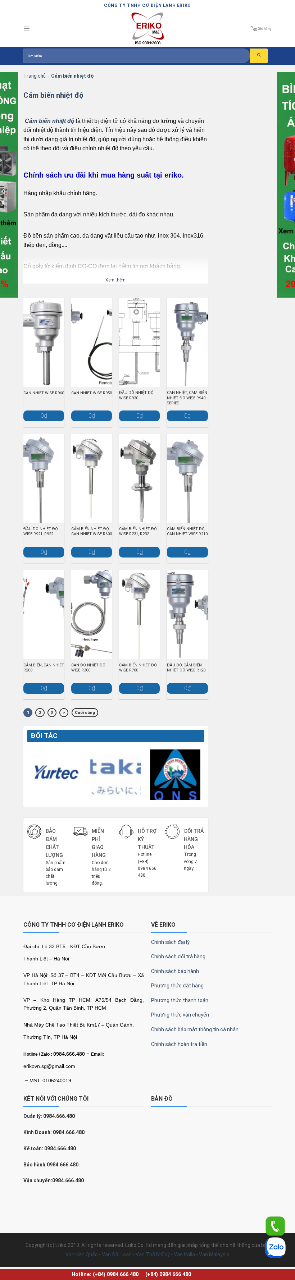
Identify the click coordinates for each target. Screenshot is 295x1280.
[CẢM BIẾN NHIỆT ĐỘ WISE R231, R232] (139, 478)
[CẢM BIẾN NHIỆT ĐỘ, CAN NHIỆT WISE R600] (91, 478)
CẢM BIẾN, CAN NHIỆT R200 (43, 668)
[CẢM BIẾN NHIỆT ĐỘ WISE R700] (139, 614)
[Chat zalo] (275, 1247)
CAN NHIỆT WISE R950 (91, 393)
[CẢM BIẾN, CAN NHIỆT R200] (43, 614)
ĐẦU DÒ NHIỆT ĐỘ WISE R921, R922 (40, 531)
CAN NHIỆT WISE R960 (43, 393)
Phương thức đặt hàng (177, 985)
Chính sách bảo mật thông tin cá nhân (195, 1029)
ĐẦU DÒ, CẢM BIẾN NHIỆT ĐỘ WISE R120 (186, 668)
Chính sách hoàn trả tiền (179, 1044)
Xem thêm (115, 280)
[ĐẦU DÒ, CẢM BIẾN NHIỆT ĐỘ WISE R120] (187, 614)
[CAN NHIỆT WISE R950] (91, 342)
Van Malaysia (214, 1254)
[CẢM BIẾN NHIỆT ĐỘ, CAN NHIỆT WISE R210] (187, 478)
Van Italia (184, 1254)
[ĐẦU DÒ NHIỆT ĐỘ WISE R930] (139, 342)
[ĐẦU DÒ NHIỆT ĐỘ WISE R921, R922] (43, 478)
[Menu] (26, 28)
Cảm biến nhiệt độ (53, 95)
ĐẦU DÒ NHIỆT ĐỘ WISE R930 (136, 395)
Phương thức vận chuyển (180, 1015)
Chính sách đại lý (170, 942)
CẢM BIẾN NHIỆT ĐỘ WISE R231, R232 (138, 531)
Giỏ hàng (265, 29)
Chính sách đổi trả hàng (178, 956)
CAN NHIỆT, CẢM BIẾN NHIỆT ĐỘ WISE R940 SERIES (187, 397)
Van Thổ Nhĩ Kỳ (153, 1254)
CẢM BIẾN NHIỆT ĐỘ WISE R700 (138, 668)
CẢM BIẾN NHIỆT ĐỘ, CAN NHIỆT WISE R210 (187, 531)
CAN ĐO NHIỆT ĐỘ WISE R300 (88, 668)
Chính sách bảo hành (175, 971)
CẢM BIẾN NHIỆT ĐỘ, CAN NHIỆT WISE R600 (91, 531)
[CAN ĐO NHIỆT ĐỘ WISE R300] (91, 614)
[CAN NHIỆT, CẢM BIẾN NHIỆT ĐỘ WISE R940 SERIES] (187, 342)
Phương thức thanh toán (179, 1000)
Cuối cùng (85, 712)
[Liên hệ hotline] (275, 1225)
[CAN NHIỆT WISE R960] (43, 342)
